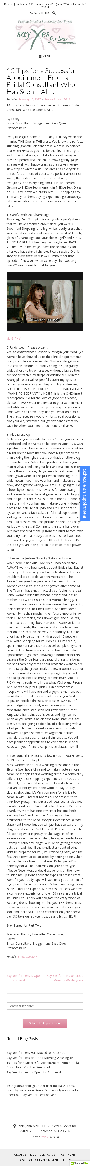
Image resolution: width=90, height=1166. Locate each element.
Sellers (66, 1160)
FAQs (61, 1154)
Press (21, 1160)
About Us (20, 1154)
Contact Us (47, 1154)
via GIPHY (13, 338)
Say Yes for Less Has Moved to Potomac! (36, 1053)
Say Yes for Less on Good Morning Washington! (40, 1058)
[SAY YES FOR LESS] (45, 34)
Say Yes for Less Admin (58, 99)
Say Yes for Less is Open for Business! (34, 1072)
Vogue (45, 1136)
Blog (32, 1154)
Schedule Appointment (43, 1160)
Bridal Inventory (27, 956)
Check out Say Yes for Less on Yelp (31, 1095)
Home (71, 1154)
